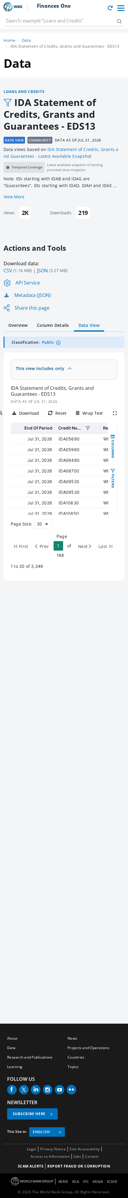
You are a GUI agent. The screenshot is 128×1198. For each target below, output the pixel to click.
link (77, 1176)
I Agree (55, 1188)
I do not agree (21, 1188)
